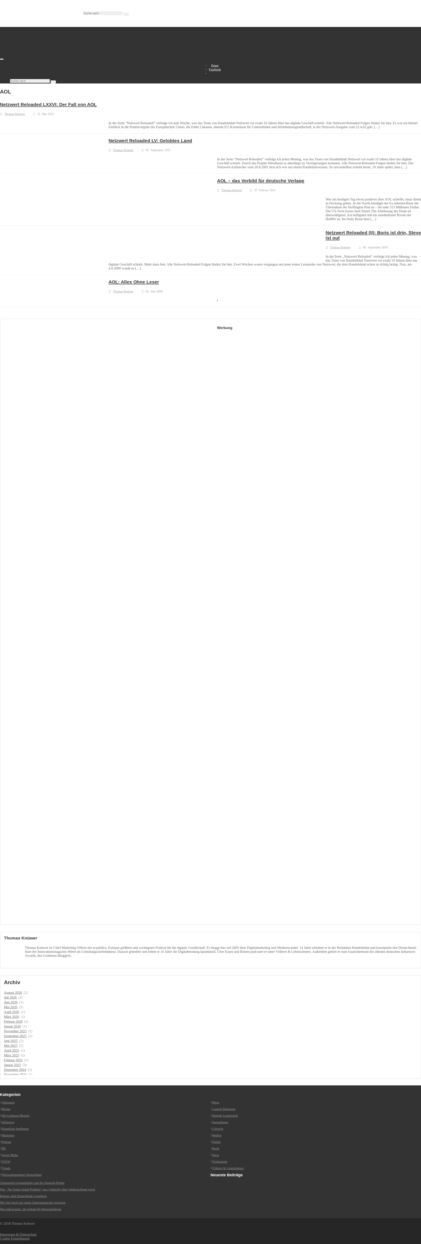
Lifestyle (217, 1129)
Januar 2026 (12, 1026)
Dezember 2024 (15, 1070)
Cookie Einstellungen (15, 1238)
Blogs (215, 1102)
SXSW (6, 1161)
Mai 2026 (10, 1007)
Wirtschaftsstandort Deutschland (21, 1175)
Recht (215, 1148)
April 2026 (11, 1012)
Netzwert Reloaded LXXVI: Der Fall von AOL (48, 104)
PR (3, 1148)
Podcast (6, 1142)
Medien (216, 1135)
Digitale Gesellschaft (225, 1115)
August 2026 (13, 992)
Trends (6, 1168)
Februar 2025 (13, 1060)
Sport (215, 1155)
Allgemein (8, 1102)
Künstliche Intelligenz (15, 1129)
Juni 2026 (11, 1002)
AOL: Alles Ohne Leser (134, 281)
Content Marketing (223, 1109)
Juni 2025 (11, 1041)
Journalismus (220, 1122)
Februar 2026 (13, 1021)
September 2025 (15, 1036)
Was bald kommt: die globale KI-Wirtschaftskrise (30, 1209)
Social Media (10, 1155)
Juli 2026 (10, 997)
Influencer (8, 1122)
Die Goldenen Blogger (16, 1115)
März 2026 (11, 1017)
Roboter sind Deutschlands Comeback (23, 1196)
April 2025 (11, 1050)
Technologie (219, 1161)
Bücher (6, 1109)
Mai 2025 (10, 1045)
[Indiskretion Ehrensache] (45, 58)
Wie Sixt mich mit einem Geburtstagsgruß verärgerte (33, 1202)
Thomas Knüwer (14, 114)
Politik (216, 1142)
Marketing (8, 1135)
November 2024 (15, 1074)
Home (215, 65)
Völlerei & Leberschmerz (228, 1168)
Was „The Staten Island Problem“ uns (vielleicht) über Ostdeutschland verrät (47, 1189)
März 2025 (11, 1055)
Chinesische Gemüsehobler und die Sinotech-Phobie (32, 1183)
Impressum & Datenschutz (18, 1234)
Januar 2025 (12, 1065)
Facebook (215, 69)
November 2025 (15, 1031)
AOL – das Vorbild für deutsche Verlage (260, 180)
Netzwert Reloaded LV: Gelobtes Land (150, 140)
